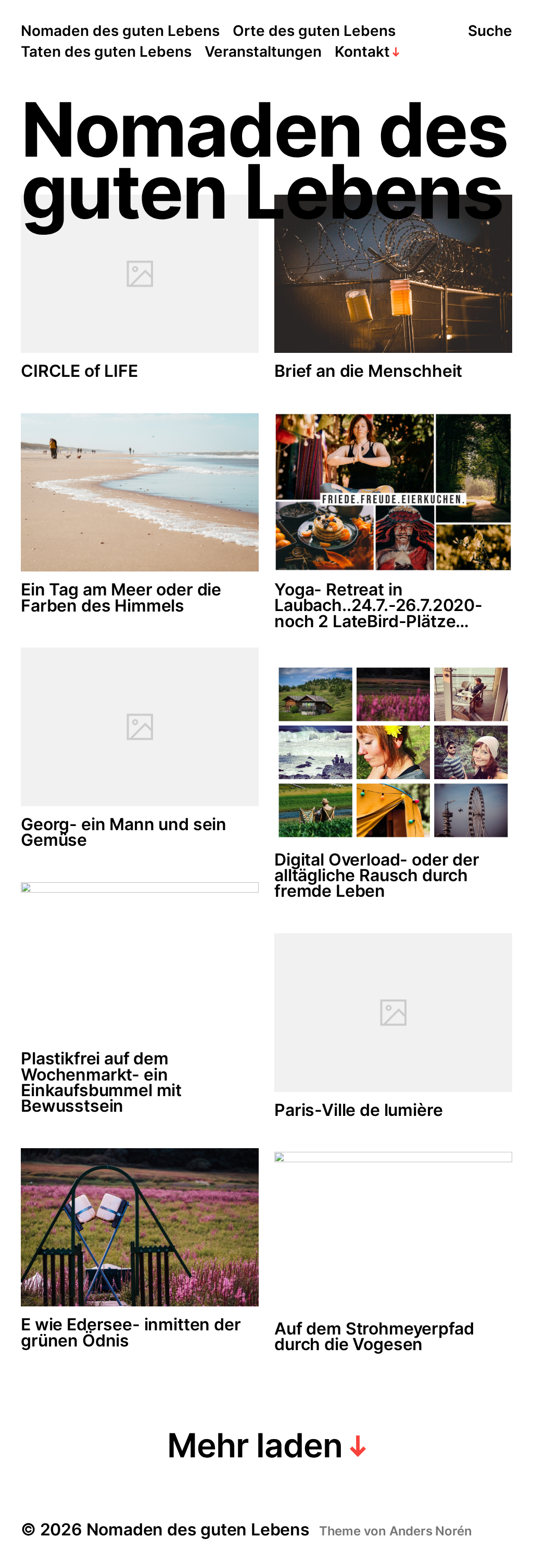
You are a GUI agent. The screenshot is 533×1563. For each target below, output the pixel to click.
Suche (490, 31)
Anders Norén (430, 1531)
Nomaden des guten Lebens (120, 31)
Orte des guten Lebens (314, 31)
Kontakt (362, 52)
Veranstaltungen (263, 52)
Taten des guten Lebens (106, 52)
